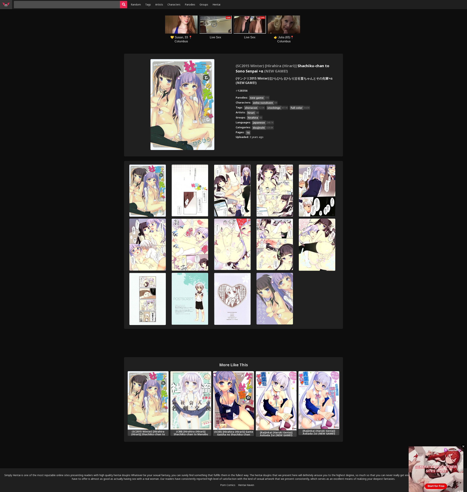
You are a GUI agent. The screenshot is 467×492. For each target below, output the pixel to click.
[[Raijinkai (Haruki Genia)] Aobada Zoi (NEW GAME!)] (276, 400)
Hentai (216, 4)
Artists (159, 4)
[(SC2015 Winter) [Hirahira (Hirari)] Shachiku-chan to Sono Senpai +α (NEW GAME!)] (148, 400)
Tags (148, 4)
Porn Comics (227, 485)
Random (136, 4)
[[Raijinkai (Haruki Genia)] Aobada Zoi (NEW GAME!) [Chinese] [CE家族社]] (318, 400)
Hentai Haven (246, 485)
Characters (173, 4)
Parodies (190, 4)
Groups (204, 4)
